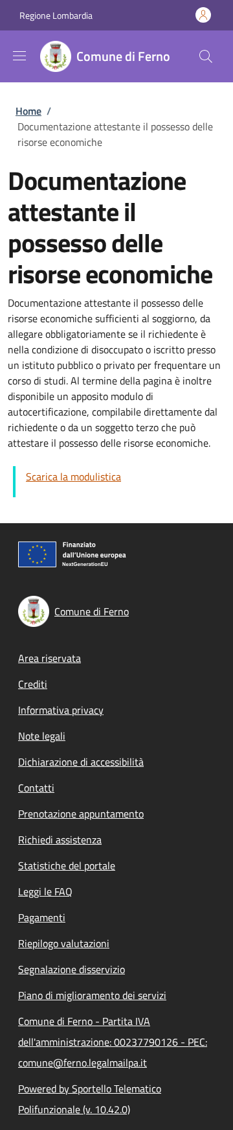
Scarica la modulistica (73, 476)
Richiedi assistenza (60, 839)
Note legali (41, 736)
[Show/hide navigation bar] (19, 55)
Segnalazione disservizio (71, 969)
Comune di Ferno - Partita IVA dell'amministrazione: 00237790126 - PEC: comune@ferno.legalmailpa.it (112, 1041)
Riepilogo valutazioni (63, 943)
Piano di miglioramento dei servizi (92, 995)
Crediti (32, 684)
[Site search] (206, 56)
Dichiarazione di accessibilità (81, 762)
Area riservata (49, 658)
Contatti (36, 787)
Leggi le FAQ (45, 891)
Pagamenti (41, 917)
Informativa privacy (61, 710)
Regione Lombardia (56, 15)
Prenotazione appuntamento (81, 813)
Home (28, 111)
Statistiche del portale (66, 865)
